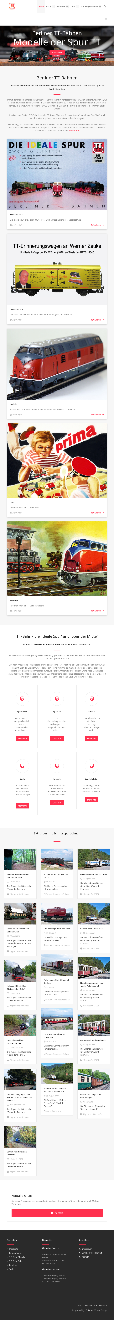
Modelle (13, 404)
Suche (12, 1269)
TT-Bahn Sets (15, 1261)
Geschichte (74, 130)
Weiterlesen (57, 52)
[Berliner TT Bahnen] (12, 6)
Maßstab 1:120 (16, 214)
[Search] (105, 6)
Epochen (57, 712)
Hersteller (57, 779)
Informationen (15, 1253)
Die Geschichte (16, 309)
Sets (12, 502)
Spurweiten (22, 712)
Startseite (13, 1249)
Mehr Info (22, 738)
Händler (22, 779)
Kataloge (14, 600)
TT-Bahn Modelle (17, 1257)
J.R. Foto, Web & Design (96, 1310)
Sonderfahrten (91, 779)
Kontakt (59, 1212)
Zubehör (91, 712)
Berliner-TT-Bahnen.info (96, 1305)
